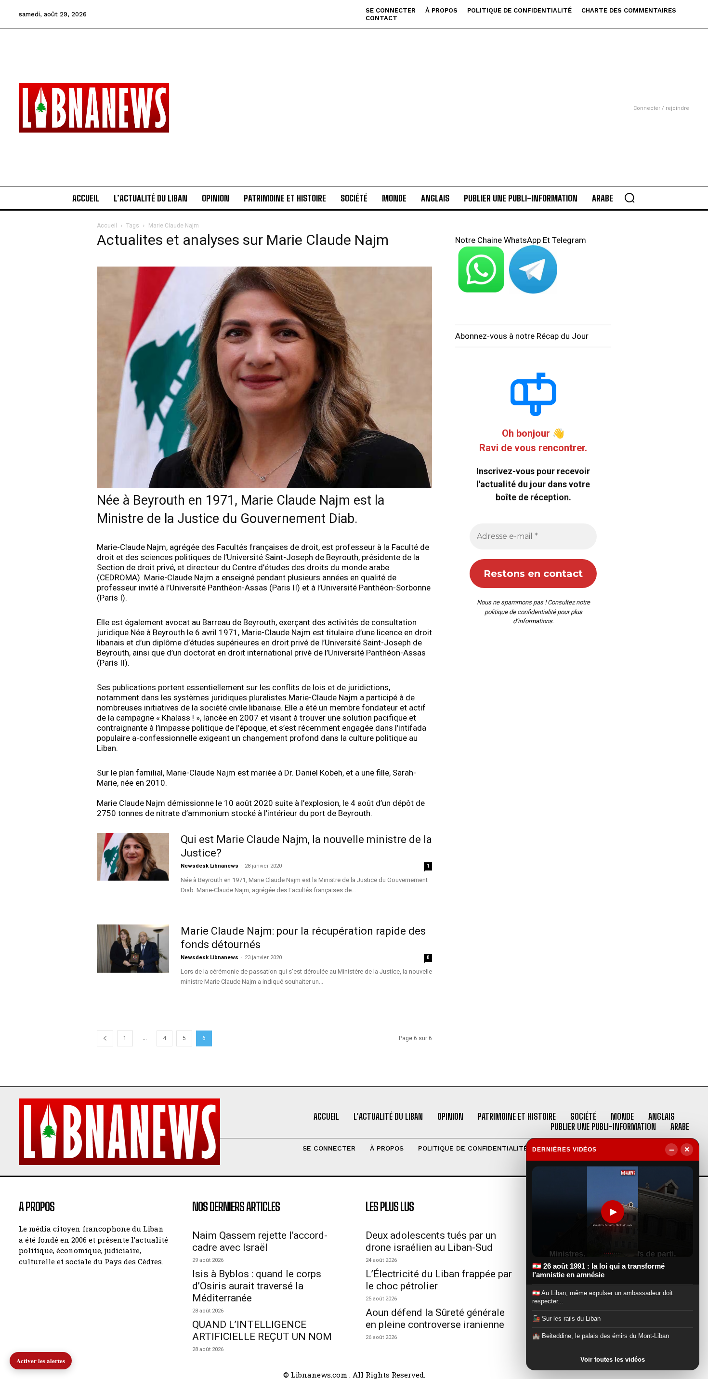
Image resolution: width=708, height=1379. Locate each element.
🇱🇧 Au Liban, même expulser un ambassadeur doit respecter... (602, 1296)
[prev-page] (105, 1038)
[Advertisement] (354, 95)
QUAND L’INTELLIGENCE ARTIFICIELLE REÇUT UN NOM (262, 1330)
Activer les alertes (40, 1360)
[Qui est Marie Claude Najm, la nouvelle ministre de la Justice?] (133, 857)
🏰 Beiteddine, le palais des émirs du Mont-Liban (600, 1335)
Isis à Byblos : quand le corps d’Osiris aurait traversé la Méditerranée (256, 1286)
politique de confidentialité (520, 612)
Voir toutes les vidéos (612, 1359)
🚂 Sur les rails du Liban (566, 1318)
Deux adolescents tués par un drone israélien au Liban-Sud (431, 1241)
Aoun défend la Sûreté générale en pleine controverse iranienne (435, 1318)
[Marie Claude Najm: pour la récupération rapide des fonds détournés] (133, 948)
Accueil (107, 225)
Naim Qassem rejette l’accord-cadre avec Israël (260, 1241)
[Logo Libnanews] (94, 108)
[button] (629, 197)
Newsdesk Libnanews (209, 866)
